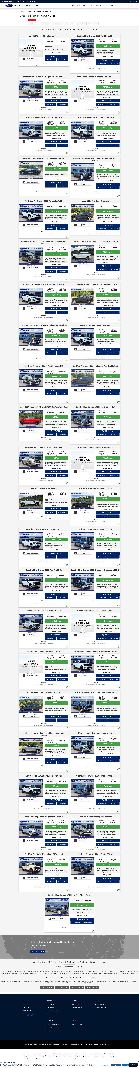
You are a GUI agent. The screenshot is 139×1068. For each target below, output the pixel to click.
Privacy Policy (65, 1044)
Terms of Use (40, 1044)
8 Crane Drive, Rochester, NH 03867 (128, 1)
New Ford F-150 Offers (62, 978)
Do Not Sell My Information (102, 1044)
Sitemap (32, 1044)
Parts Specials (51, 1031)
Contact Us (26, 1044)
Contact (25, 1004)
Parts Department (77, 1007)
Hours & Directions (92, 987)
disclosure (44, 63)
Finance (118, 5)
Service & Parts (100, 5)
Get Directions (37, 951)
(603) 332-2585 (32, 59)
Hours (25, 1001)
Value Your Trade (62, 59)
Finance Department (101, 1004)
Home (29, 11)
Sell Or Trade (110, 6)
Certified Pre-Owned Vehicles (55, 1011)
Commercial (85, 5)
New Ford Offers (48, 978)
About (124, 5)
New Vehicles (50, 1004)
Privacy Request (88, 1044)
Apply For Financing (77, 987)
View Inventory (51, 59)
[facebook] (32, 1015)
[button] (131, 5)
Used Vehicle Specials (53, 1024)
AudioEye (80, 1044)
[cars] (24, 1015)
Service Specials (51, 1027)
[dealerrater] (28, 1015)
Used (92, 5)
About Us (26, 1007)
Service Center (76, 1004)
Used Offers (92, 978)
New (78, 5)
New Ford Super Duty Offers (78, 978)
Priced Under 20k (52, 1014)
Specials (73, 5)
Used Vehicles (51, 1007)
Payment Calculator (100, 1007)
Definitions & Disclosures (52, 1044)
